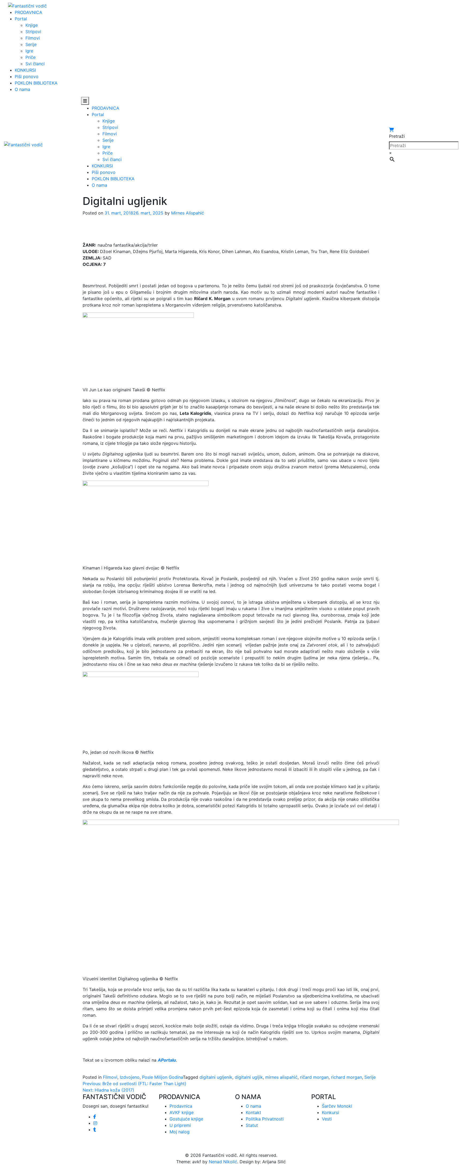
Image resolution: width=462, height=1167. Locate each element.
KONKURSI (25, 70)
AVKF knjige (182, 1112)
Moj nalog (180, 1131)
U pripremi (180, 1125)
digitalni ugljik (249, 1077)
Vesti (327, 1119)
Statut (252, 1125)
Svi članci (35, 63)
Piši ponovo (26, 76)
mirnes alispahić (281, 1077)
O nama (22, 89)
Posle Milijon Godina (162, 1077)
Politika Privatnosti (265, 1119)
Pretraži (397, 136)
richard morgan (346, 1077)
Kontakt (253, 1112)
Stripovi (33, 31)
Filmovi (32, 38)
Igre (29, 50)
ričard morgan (314, 1077)
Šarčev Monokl (337, 1106)
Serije (31, 44)
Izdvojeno (130, 1077)
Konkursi (330, 1112)
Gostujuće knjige (186, 1119)
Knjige (31, 25)
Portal (21, 18)
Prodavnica (181, 1106)
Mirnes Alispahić (187, 213)
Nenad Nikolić (223, 1161)
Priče (30, 57)
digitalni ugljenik (215, 1077)
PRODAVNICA (28, 12)
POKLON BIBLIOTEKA (36, 83)
